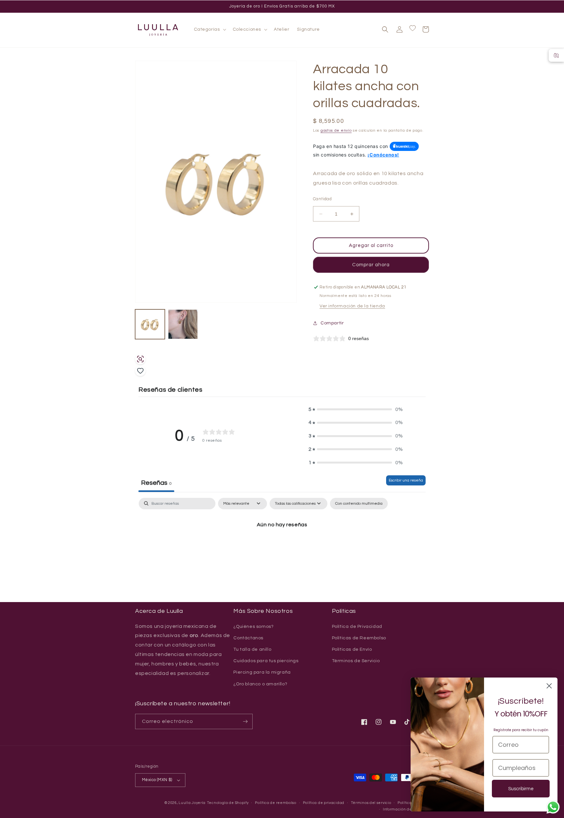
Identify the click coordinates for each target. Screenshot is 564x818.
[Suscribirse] (245, 721)
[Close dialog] (549, 686)
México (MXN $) (157, 779)
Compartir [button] (332, 323)
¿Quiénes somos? (253, 626)
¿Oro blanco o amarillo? (260, 684)
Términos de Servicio (356, 661)
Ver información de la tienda (352, 306)
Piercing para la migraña (261, 672)
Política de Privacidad (357, 626)
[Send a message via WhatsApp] (553, 807)
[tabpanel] (282, 547)
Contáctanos (248, 638)
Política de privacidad (323, 803)
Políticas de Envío (352, 649)
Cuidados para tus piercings (265, 661)
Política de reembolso (275, 803)
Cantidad (322, 199)
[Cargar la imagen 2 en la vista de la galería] (183, 324)
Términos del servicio (371, 803)
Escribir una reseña (406, 480)
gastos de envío (336, 130)
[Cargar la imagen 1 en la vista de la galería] (150, 324)
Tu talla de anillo (252, 649)
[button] (209, 29)
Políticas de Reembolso (359, 638)
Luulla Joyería (192, 803)
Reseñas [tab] (156, 483)
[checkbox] (359, 504)
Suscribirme (521, 788)
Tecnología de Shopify (228, 803)
